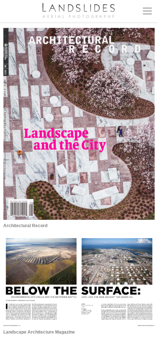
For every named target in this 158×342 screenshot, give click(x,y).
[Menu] (147, 11)
